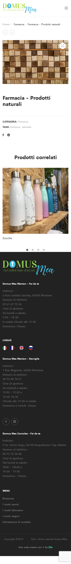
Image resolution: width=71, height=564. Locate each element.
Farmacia (23, 121)
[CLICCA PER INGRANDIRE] (62, 46)
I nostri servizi (11, 504)
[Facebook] (6, 421)
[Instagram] (14, 421)
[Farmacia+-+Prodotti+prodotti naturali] (8, 135)
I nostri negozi (11, 516)
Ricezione (8, 498)
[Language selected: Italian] (19, 347)
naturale (26, 127)
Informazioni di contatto (17, 522)
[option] (35, 204)
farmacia (15, 127)
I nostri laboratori (13, 510)
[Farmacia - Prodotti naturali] (3, 135)
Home (6, 24)
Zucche (7, 238)
